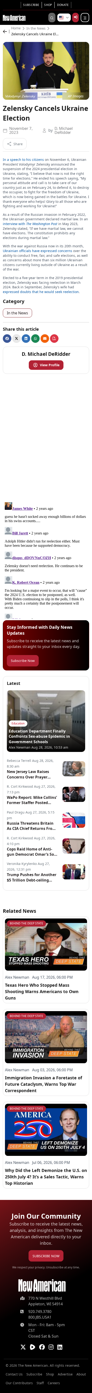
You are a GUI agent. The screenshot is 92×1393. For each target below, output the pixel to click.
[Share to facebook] (7, 338)
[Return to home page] (42, 1285)
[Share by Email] (45, 338)
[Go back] (6, 31)
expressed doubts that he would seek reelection (41, 291)
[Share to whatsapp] (35, 338)
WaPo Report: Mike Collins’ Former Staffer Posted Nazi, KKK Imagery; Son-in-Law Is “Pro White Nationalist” (32, 800)
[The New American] (14, 17)
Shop (48, 5)
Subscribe (31, 5)
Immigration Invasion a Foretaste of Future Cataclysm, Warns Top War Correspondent (43, 1084)
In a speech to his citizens (23, 159)
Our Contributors (19, 1383)
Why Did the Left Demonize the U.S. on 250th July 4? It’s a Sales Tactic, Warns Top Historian (46, 1176)
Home (16, 28)
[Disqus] (46, 437)
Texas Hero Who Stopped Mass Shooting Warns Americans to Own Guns (42, 991)
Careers (54, 1383)
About (81, 1374)
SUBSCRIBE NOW (46, 1256)
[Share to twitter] (16, 338)
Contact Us (14, 1374)
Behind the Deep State (26, 923)
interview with (30, 224)
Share (18, 144)
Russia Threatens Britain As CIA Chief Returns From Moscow (31, 826)
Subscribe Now (23, 660)
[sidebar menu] (85, 17)
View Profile (49, 365)
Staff (40, 1383)
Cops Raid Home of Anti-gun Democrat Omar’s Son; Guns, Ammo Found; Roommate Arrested (32, 851)
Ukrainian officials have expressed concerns (37, 251)
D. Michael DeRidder (63, 130)
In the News (36, 28)
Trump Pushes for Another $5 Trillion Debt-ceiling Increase (31, 877)
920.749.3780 (39, 1311)
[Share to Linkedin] (26, 338)
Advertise (65, 1374)
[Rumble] (32, 1347)
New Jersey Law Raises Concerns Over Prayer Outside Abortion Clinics (30, 774)
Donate (63, 5)
